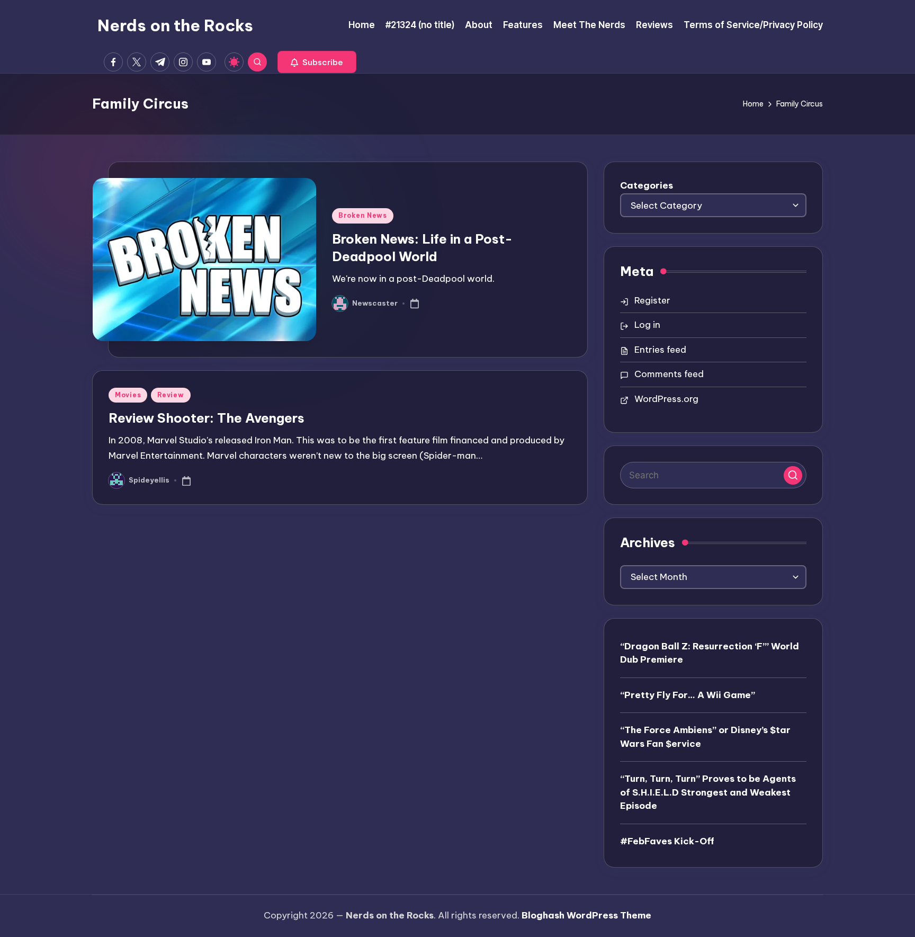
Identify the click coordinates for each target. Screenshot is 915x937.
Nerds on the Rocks (175, 25)
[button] (316, 62)
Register (652, 300)
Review (170, 395)
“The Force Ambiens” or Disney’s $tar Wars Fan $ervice (705, 736)
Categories (646, 185)
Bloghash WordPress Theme (586, 915)
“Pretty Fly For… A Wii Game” (687, 695)
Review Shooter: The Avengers (206, 418)
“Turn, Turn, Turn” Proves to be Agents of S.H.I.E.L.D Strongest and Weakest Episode (708, 792)
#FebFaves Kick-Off (667, 841)
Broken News (362, 215)
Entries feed (660, 349)
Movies (128, 395)
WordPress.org (666, 399)
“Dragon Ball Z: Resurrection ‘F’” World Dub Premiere (709, 653)
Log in (647, 325)
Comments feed (669, 374)
